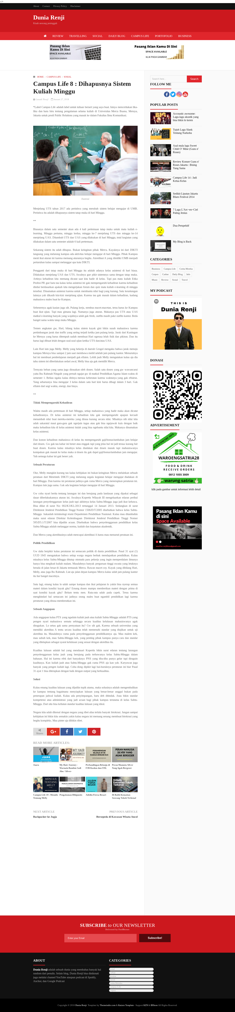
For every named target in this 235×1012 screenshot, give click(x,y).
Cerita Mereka (186, 268)
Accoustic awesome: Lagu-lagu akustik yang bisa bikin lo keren (186, 117)
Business (156, 268)
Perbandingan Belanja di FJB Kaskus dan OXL (98, 766)
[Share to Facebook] (66, 732)
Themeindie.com (107, 1005)
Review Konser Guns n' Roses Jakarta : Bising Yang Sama (186, 165)
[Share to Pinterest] (94, 732)
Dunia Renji (49, 17)
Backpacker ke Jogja (45, 816)
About (36, 6)
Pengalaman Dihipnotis (71, 795)
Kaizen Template (126, 1005)
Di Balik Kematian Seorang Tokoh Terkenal (124, 796)
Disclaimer (75, 6)
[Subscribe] (185, 96)
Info (188, 274)
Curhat (165, 274)
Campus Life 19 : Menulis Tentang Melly (45, 796)
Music (155, 280)
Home (40, 77)
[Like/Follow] (166, 96)
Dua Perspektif (181, 225)
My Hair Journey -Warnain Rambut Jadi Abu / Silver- (70, 768)
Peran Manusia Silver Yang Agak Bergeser (122, 766)
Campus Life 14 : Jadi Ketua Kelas (185, 179)
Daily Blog (177, 274)
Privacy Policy (60, 6)
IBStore (154, 1005)
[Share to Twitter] (80, 732)
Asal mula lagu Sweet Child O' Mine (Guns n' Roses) (186, 149)
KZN (145, 1005)
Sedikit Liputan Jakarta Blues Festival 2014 (185, 195)
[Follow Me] (173, 96)
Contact (46, 6)
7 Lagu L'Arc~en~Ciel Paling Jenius (185, 211)
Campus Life (54, 77)
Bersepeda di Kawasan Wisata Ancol (116, 816)
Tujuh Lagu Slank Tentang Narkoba (183, 131)
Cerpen (155, 274)
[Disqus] (85, 869)
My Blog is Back (182, 241)
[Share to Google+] (53, 732)
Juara (36, 765)
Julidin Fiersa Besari (96, 795)
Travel (185, 280)
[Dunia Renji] (45, 36)
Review (164, 280)
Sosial (67, 77)
